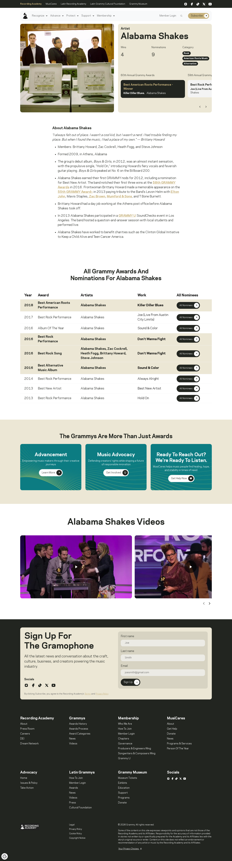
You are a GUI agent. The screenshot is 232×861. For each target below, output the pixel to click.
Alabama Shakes (93, 305)
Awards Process (78, 729)
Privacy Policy (102, 694)
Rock (186, 53)
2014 (28, 378)
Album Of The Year (51, 328)
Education (124, 788)
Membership (104, 16)
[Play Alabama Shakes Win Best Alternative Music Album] (76, 567)
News (72, 739)
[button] (46, 15)
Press (72, 803)
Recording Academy (31, 4)
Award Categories (79, 734)
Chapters (123, 739)
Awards (73, 788)
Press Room (27, 729)
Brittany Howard (113, 353)
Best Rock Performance (54, 317)
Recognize (38, 16)
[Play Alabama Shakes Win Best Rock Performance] (190, 567)
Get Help (172, 729)
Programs (124, 798)
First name (127, 636)
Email (124, 666)
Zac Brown (96, 196)
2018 (28, 305)
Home (23, 778)
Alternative (190, 64)
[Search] (181, 16)
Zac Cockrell (117, 348)
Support (86, 16)
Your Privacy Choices (128, 849)
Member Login (167, 16)
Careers (25, 734)
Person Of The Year (178, 748)
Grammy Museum (138, 4)
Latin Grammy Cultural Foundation (107, 4)
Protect (70, 16)
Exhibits (122, 783)
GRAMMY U (127, 215)
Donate (171, 734)
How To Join (125, 729)
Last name (127, 651)
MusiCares (51, 4)
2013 (28, 388)
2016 (28, 328)
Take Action (27, 788)
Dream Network (29, 744)
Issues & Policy (29, 783)
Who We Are (125, 724)
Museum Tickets (127, 778)
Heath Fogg (90, 353)
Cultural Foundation (80, 808)
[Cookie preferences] (4, 856)
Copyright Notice (77, 838)
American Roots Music (196, 58)
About (23, 724)
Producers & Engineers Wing (134, 748)
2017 (28, 317)
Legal (72, 825)
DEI (22, 739)
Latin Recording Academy (73, 4)
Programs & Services (179, 744)
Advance (55, 16)
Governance (125, 744)
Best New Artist (49, 388)
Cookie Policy (75, 834)
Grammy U (124, 758)
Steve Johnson (92, 358)
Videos (73, 744)
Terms (88, 694)
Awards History (78, 724)
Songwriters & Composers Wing (136, 753)
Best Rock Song (50, 353)
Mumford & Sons (119, 196)
